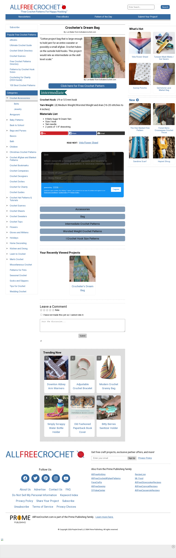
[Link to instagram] (56, 478)
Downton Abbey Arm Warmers (56, 386)
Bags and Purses (18, 130)
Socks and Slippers (19, 280)
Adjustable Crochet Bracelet (82, 386)
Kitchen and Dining (19, 248)
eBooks (13, 40)
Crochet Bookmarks (19, 165)
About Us (25, 489)
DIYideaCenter (98, 490)
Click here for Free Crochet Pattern (82, 86)
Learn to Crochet (18, 254)
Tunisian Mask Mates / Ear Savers (164, 58)
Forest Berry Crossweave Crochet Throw (164, 130)
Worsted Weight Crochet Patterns (82, 231)
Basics (13, 136)
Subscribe (15, 27)
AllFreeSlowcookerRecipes (148, 482)
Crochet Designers (19, 176)
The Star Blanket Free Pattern (140, 129)
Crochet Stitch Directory (21, 50)
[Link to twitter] (35, 478)
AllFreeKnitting (98, 474)
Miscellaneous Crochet (21, 264)
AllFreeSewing (98, 486)
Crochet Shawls (17, 211)
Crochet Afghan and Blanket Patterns (23, 158)
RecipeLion (140, 474)
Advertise (40, 489)
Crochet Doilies (17, 181)
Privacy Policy (24, 501)
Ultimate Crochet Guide (21, 45)
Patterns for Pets (18, 270)
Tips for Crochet (17, 286)
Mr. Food (139, 478)
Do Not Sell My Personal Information (34, 495)
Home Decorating (18, 243)
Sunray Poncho (140, 88)
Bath (12, 141)
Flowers (14, 227)
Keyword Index (69, 495)
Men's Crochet (16, 259)
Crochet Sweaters (18, 216)
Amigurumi (15, 114)
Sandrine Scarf (140, 161)
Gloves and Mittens (19, 232)
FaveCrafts (96, 482)
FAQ (68, 489)
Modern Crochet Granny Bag (108, 386)
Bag (82, 216)
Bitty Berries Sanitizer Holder (109, 426)
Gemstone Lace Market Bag (164, 89)
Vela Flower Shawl (88, 142)
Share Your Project (47, 501)
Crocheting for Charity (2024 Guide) (20, 78)
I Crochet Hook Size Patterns (82, 238)
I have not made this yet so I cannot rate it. (63, 315)
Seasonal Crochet (18, 275)
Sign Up (132, 458)
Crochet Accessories (20, 98)
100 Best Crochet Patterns (22, 85)
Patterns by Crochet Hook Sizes (22, 70)
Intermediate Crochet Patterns (82, 223)
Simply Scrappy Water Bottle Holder (56, 428)
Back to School (17, 125)
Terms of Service (42, 506)
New (132, 100)
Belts (16, 104)
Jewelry (18, 109)
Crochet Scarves (18, 56)
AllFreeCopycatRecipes (146, 486)
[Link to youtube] (66, 478)
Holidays (14, 238)
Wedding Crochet (18, 291)
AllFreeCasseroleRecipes (147, 490)
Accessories (82, 209)
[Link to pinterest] (46, 478)
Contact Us (55, 489)
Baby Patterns (16, 120)
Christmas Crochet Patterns (23, 152)
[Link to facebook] (25, 478)
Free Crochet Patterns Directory (20, 62)
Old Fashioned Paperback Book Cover (82, 428)
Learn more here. (105, 517)
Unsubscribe (21, 506)
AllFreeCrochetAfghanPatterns (106, 478)
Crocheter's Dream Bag (82, 288)
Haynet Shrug (164, 161)
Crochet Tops (16, 221)
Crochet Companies (19, 171)
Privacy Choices (66, 506)
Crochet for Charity (19, 187)
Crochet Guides (17, 192)
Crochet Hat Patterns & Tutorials (21, 199)
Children (14, 146)
